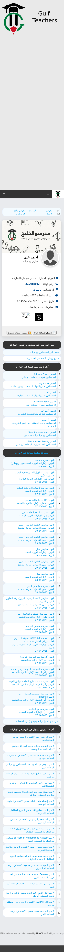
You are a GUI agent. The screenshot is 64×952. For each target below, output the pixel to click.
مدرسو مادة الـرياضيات (19, 212)
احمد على (30, 257)
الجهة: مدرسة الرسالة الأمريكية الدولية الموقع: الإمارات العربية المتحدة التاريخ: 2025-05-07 (35, 491)
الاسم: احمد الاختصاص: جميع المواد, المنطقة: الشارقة (36, 394)
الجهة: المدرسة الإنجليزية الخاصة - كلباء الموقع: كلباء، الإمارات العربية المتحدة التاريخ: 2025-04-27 (35, 616)
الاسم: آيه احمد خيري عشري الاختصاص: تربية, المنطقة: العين (32, 912)
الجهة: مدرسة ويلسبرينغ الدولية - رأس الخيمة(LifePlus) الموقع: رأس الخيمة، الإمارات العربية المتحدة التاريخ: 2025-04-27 (33, 698)
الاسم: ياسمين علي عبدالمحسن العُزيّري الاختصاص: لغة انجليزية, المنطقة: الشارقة (29, 830)
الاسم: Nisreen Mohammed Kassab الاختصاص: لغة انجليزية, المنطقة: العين (30, 839)
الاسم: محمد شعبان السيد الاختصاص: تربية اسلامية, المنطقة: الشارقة (29, 848)
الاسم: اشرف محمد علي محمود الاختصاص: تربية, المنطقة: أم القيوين (30, 867)
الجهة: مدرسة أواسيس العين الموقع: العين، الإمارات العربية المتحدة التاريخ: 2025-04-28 (36, 589)
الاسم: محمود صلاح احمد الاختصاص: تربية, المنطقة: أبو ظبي (29, 775)
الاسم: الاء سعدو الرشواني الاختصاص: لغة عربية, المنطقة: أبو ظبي (31, 821)
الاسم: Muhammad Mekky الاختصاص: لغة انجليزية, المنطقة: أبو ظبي (36, 443)
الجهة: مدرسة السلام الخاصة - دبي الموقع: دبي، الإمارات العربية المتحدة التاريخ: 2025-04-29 (36, 515)
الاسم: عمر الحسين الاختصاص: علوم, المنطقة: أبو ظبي (30, 885)
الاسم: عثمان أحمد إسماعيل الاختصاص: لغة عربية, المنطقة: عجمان (30, 757)
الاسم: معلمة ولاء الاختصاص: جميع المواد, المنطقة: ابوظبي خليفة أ (33, 385)
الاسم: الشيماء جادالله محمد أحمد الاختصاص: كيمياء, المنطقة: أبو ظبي (32, 747)
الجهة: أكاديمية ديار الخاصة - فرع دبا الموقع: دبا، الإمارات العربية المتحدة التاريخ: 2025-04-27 (37, 660)
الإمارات (32, 210)
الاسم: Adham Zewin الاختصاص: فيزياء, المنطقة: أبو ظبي (39, 375)
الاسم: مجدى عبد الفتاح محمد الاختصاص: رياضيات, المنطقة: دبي (30, 766)
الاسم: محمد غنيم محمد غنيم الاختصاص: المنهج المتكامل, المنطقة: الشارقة (32, 857)
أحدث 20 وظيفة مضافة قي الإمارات (32, 452)
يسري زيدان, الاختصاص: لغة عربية (43, 358)
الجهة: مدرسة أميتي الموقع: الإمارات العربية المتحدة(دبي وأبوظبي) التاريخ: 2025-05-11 (32, 463)
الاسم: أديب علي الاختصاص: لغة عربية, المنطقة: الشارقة (37, 412)
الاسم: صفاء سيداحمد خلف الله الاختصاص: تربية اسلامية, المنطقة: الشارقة (31, 793)
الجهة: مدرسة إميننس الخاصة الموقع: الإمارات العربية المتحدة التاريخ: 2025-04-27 (39, 629)
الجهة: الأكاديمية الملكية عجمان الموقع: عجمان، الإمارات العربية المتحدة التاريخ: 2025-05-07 (35, 503)
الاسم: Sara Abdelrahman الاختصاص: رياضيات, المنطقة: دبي (39, 434)
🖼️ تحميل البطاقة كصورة (19, 333)
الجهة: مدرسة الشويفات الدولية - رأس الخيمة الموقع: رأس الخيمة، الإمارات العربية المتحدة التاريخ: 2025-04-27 (32, 672)
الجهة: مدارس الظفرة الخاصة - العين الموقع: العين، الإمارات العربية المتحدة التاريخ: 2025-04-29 (36, 527)
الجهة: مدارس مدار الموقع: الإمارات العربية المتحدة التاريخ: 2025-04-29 (39, 552)
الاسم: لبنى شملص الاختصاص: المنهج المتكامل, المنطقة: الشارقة (31, 812)
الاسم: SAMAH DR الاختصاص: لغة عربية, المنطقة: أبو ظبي (30, 903)
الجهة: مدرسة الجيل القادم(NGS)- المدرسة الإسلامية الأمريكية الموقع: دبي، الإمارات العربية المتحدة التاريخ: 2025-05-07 (33, 477)
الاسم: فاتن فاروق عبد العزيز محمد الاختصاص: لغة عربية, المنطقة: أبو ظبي (30, 894)
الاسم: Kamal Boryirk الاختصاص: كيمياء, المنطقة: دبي (41, 403)
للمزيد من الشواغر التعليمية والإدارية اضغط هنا (37, 721)
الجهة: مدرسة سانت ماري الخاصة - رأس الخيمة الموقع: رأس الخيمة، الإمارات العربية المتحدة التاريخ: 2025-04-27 (31, 684)
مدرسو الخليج (49, 212)
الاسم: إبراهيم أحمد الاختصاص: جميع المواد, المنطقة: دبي (33, 738)
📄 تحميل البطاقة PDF (44, 333)
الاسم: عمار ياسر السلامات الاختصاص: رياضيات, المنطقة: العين (31, 784)
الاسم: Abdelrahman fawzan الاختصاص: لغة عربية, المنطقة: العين (32, 876)
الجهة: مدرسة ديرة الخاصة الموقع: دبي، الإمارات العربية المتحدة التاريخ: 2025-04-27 (36, 712)
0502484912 (32, 284)
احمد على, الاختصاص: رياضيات (44, 352)
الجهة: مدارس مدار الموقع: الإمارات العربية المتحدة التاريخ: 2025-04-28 (39, 577)
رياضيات (37, 289)
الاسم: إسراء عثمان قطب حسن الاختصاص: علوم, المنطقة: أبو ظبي (30, 802)
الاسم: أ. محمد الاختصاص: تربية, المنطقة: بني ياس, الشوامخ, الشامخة (34, 423)
